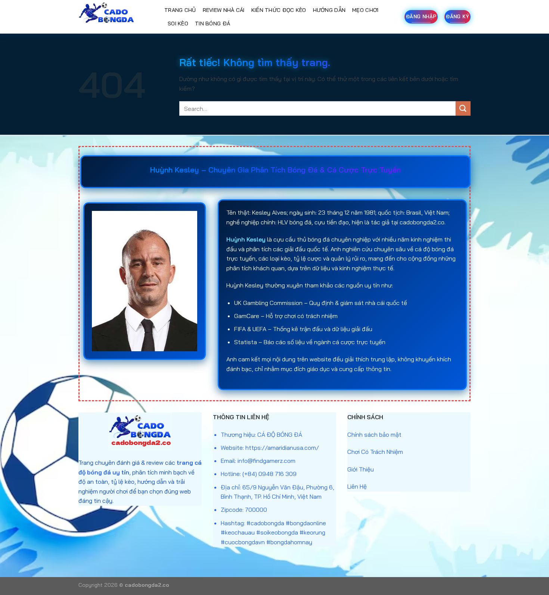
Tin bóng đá (212, 23)
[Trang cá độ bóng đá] (115, 17)
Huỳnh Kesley (246, 239)
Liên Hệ (357, 486)
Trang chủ (180, 10)
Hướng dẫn (329, 10)
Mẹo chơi (365, 10)
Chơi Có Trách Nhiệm (375, 451)
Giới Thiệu (360, 469)
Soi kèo (178, 23)
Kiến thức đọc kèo (278, 10)
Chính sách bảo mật (374, 434)
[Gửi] (463, 108)
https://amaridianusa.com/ (282, 447)
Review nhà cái (224, 10)
